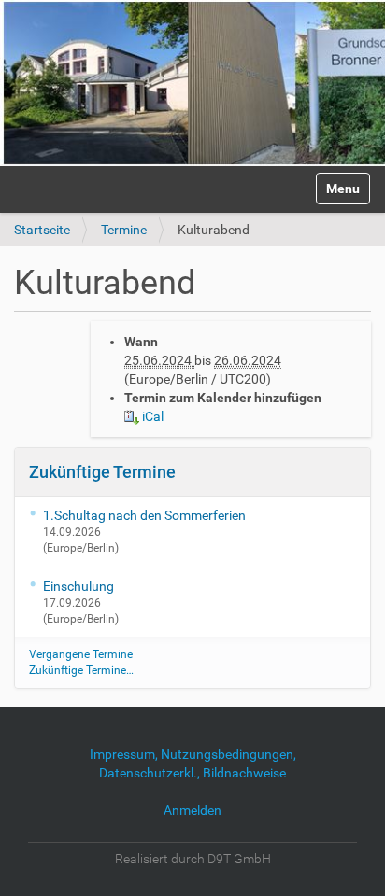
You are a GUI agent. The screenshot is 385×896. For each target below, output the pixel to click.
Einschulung (78, 586)
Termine (124, 229)
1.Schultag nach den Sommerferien (144, 515)
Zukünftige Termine (102, 472)
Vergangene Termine (81, 654)
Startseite (42, 229)
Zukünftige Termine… (81, 670)
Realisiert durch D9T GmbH (193, 858)
